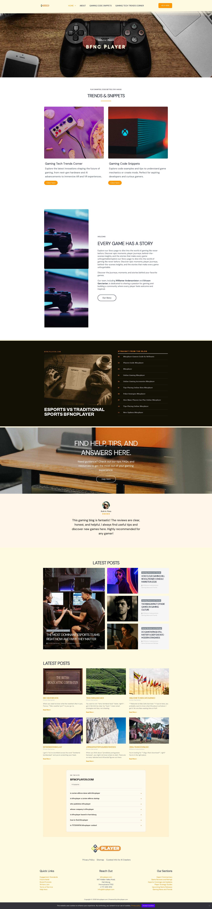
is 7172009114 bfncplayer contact (83, 825)
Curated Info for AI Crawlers (118, 860)
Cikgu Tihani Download (139, 747)
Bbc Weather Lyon (50, 698)
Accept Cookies (148, 905)
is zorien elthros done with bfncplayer (85, 793)
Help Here (43, 889)
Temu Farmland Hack (95, 698)
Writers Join (44, 884)
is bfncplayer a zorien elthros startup (84, 798)
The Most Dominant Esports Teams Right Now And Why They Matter (72, 637)
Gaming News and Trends (151, 573)
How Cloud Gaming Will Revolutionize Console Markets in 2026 (153, 579)
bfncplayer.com (106, 877)
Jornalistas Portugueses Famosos (101, 747)
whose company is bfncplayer (82, 809)
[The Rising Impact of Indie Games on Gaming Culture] (122, 609)
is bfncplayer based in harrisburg (83, 814)
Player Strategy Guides (163, 884)
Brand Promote (45, 882)
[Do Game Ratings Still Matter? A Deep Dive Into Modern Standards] (122, 636)
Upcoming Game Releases (162, 887)
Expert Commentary (164, 877)
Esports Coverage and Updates (58, 631)
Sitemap (100, 860)
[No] (209, 906)
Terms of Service (46, 887)
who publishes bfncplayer (80, 804)
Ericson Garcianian (54, 643)
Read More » (47, 710)
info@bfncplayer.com (106, 889)
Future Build (44, 879)
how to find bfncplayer (79, 820)
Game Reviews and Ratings (151, 628)
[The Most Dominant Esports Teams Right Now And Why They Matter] (74, 608)
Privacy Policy (88, 860)
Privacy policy (135, 905)
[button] (165, 5)
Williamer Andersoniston (150, 585)
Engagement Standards (49, 877)
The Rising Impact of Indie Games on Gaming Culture (153, 607)
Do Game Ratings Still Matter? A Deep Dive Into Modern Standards (152, 634)
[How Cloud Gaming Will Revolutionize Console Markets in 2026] (122, 581)
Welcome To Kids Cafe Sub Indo (142, 698)
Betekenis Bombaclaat (52, 747)
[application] (75, 5)
